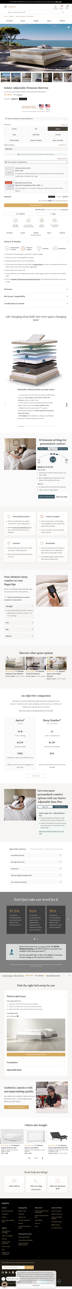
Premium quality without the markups (41, 1211)
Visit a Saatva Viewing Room (8, 1221)
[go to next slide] (66, 405)
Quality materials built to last (42, 1216)
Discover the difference (16, 1107)
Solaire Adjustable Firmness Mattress (25, 16)
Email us (4, 1217)
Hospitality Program (57, 1222)
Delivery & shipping (7, 1236)
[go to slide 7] (39, 68)
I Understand (36, 1285)
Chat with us (5, 1214)
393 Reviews (21, 671)
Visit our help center (7, 1211)
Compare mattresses (24, 1220)
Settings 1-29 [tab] (42, 449)
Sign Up (29, 1267)
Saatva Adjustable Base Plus (21, 527)
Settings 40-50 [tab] (63, 449)
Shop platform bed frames (36, 1054)
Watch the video (61, 497)
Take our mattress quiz (46, 497)
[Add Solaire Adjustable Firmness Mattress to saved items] (68, 27)
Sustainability (38, 1220)
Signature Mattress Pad (22, 168)
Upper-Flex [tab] (45, 807)
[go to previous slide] (5, 405)
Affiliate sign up (55, 1225)
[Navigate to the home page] (11, 6)
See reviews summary (53, 975)
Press (36, 1226)
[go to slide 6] (37, 68)
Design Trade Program (57, 1214)
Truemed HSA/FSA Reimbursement (23, 1244)
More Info (59, 2)
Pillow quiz (21, 1214)
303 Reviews (63, 1145)
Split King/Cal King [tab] (60, 807)
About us (37, 1223)
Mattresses (11, 16)
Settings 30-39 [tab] (53, 449)
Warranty (4, 1239)
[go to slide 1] (5, 77)
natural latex (38, 264)
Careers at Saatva (56, 1211)
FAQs (3, 1249)
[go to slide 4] (32, 68)
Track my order (6, 1246)
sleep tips (31, 1262)
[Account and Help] (55, 7)
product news (23, 1262)
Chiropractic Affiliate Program (57, 1217)
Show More (36, 776)
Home (5, 16)
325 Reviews (40, 1145)
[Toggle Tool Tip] (21, 732)
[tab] (23, 340)
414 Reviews (62, 671)
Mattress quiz (22, 1211)
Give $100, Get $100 (56, 1228)
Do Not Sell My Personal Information (10, 1283)
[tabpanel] (53, 471)
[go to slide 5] (34, 68)
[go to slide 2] (27, 68)
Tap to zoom (62, 68)
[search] (34, 12)
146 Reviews (16, 1145)
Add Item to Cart (36, 205)
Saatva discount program (25, 1240)
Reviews (20, 1223)
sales (17, 1262)
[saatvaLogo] (5, 1204)
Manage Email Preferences (5, 1253)
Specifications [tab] (17, 849)
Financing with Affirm (24, 1237)
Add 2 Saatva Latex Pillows (23, 183)
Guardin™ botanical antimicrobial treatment (25, 279)
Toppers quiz (22, 1217)
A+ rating (42, 946)
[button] (36, 119)
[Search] (63, 12)
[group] (36, 47)
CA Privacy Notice (6, 1281)
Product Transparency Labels (24, 1227)
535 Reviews (41, 671)
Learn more (64, 209)
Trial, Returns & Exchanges (6, 1232)
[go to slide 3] (26, 77)
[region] (36, 407)
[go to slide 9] (44, 68)
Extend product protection (6, 1242)
